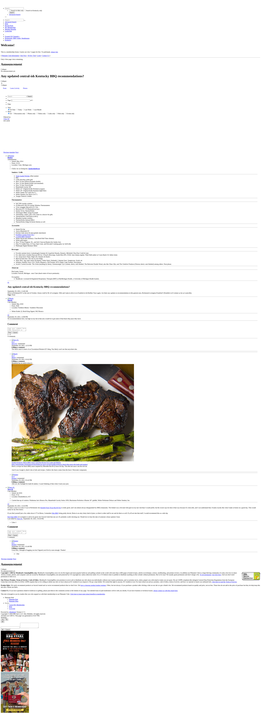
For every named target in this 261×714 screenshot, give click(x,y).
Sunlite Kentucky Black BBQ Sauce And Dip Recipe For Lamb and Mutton (36, 462)
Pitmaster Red (9, 597)
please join (54, 52)
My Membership (10, 27)
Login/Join (8, 31)
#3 (8, 504)
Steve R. (14, 344)
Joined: (14, 161)
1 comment (11, 537)
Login (39, 56)
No (7, 619)
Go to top (12, 608)
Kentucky (8, 40)
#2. (13, 342)
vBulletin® (12, 612)
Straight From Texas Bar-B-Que (50, 508)
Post (9, 332)
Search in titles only (17, 10)
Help (6, 24)
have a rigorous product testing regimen (93, 585)
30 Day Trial (32, 56)
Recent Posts (9, 26)
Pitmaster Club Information (10, 56)
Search (12, 12)
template (12, 152)
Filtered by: (7, 117)
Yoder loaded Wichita (23, 176)
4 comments (11, 336)
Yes (3, 619)
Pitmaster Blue (13, 601)
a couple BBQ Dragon (23, 236)
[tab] (4, 88)
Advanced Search (14, 14)
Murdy (10, 300)
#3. (13, 543)
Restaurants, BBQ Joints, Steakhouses (17, 38)
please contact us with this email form (165, 590)
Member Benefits (10, 29)
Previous (6, 152)
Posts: (13, 163)
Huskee (10, 158)
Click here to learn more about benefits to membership (87, 594)
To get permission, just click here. (210, 575)
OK (3, 622)
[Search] (24, 20)
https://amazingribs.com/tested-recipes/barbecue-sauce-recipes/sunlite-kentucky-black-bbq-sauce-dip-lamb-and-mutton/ (50, 464)
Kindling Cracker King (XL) (25, 235)
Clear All (6, 119)
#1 (8, 282)
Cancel (15, 332)
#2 (8, 315)
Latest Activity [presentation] (14, 88)
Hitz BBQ (55, 513)
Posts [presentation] (4, 88)
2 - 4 (9, 334)
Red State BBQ (13, 517)
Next (16, 152)
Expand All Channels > (12, 36)
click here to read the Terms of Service (224, 582)
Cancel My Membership (17, 605)
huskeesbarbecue (34, 169)
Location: (15, 165)
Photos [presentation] (25, 88)
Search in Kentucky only (34, 10)
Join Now (23, 56)
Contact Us (45, 56)
